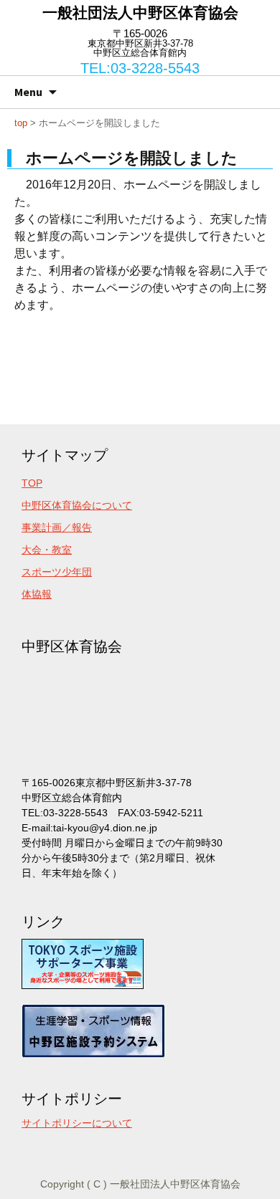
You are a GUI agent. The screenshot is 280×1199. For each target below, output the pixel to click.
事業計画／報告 (57, 527)
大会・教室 (47, 549)
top (20, 123)
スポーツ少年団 (57, 572)
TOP (32, 483)
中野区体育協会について (77, 505)
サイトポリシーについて (77, 1123)
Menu (28, 92)
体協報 (37, 594)
